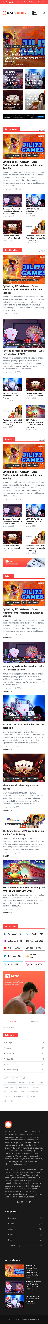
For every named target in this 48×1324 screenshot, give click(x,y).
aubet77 (15, 1078)
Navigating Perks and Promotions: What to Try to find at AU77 (12, 77)
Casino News (11, 129)
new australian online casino (15, 1096)
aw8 (23, 1078)
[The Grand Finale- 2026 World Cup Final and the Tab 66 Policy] (35, 227)
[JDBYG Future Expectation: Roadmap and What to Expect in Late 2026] (35, 411)
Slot (23, 47)
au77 (6, 1078)
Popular (8, 439)
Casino (7, 47)
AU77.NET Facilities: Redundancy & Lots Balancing (34, 78)
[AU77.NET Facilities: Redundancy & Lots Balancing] (35, 200)
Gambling (16, 47)
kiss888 (14, 1092)
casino (31, 1083)
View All (42, 130)
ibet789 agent (24, 1087)
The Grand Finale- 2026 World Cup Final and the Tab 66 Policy (34, 99)
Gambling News (12, 250)
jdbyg (35, 1087)
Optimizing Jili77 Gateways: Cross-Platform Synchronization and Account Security (21, 56)
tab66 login (8, 1101)
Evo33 (40, 1083)
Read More (7, 638)
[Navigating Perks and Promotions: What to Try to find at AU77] (12, 200)
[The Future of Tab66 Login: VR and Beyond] (12, 227)
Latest (8, 576)
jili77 (5, 1092)
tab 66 (32, 1096)
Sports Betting (32, 47)
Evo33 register (9, 1087)
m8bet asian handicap (29, 1092)
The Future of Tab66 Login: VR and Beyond (12, 101)
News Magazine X (35, 1319)
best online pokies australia (14, 1083)
